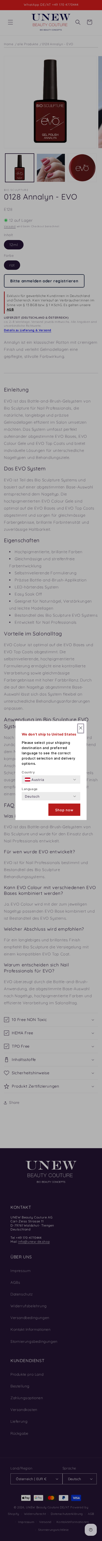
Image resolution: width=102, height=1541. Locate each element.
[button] (81, 728)
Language (30, 789)
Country (28, 772)
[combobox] (34, 779)
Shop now (64, 810)
